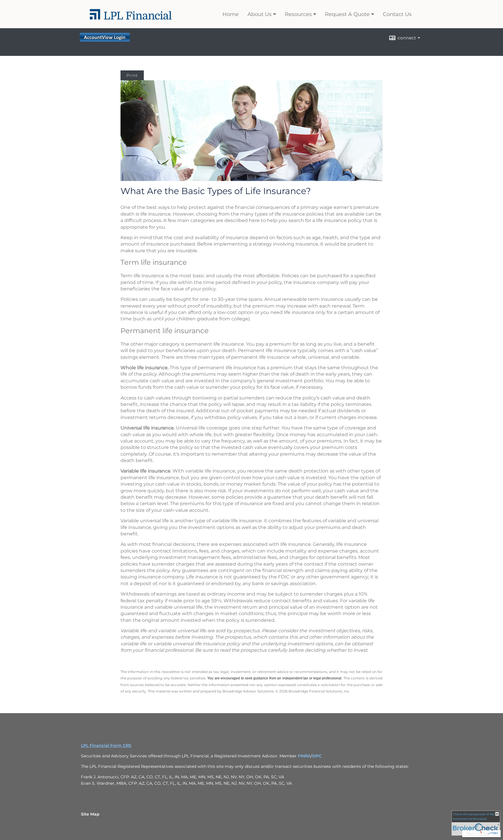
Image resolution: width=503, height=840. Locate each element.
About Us (259, 14)
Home (230, 14)
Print (132, 75)
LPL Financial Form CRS (106, 745)
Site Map (90, 814)
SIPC (317, 756)
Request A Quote (347, 14)
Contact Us (397, 14)
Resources (298, 14)
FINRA (304, 756)
